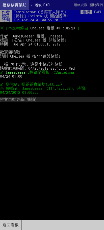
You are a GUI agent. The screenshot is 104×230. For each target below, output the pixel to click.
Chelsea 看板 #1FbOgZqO (52, 28)
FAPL (43, 5)
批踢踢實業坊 (15, 5)
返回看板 (11, 225)
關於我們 (96, 5)
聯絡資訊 (80, 5)
